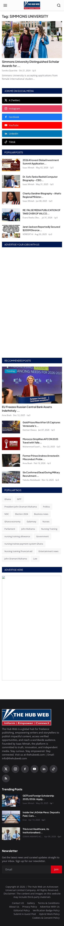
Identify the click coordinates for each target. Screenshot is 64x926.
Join (32, 473)
